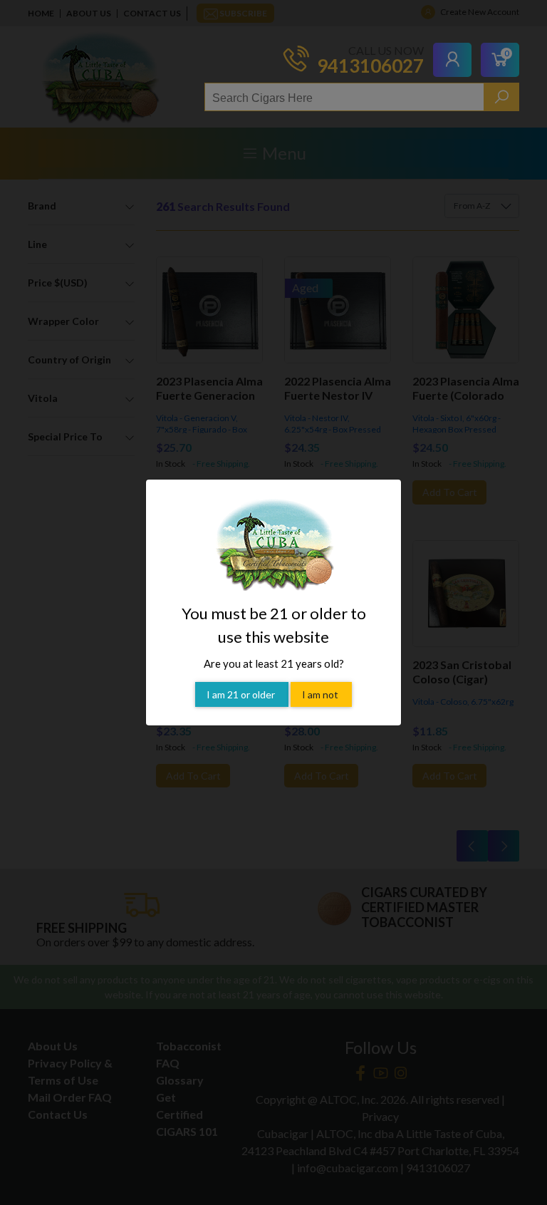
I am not (321, 694)
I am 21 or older (241, 694)
